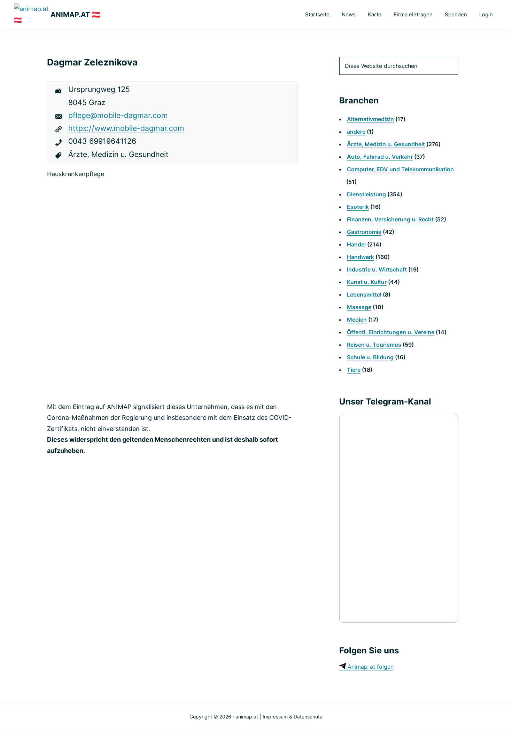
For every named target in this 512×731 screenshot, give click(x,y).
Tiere (353, 369)
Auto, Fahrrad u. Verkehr (380, 156)
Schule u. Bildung (370, 357)
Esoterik (358, 206)
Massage (359, 307)
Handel (356, 244)
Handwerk (360, 256)
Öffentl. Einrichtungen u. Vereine (390, 332)
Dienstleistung (366, 194)
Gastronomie (364, 231)
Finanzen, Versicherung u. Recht (390, 219)
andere (356, 131)
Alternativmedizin (370, 119)
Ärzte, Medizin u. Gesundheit (386, 144)
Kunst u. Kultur (367, 281)
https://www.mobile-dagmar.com (126, 128)
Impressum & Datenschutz (293, 717)
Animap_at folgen (370, 666)
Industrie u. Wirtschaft (377, 269)
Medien (357, 319)
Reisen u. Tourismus (374, 344)
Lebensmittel (364, 294)
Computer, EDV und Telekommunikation (400, 169)
